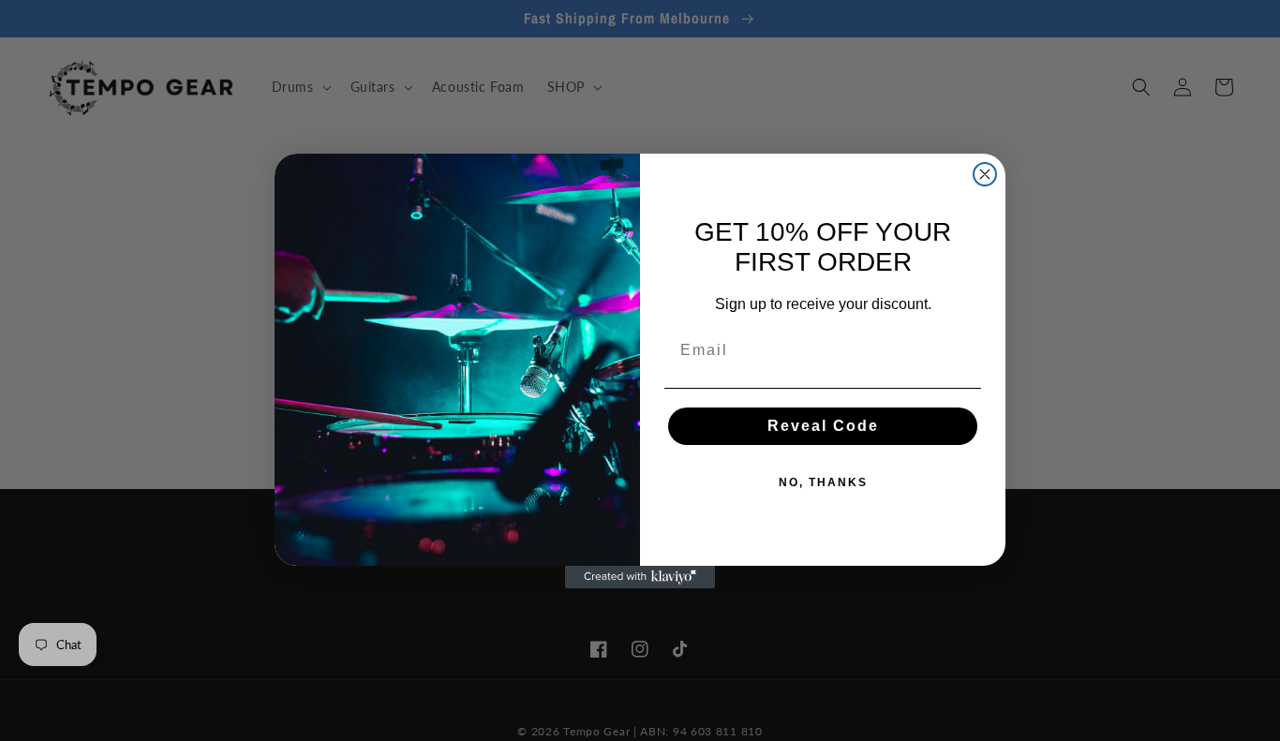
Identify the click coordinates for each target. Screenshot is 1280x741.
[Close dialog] (985, 174)
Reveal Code (823, 426)
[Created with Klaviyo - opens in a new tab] (640, 577)
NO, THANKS (823, 482)
